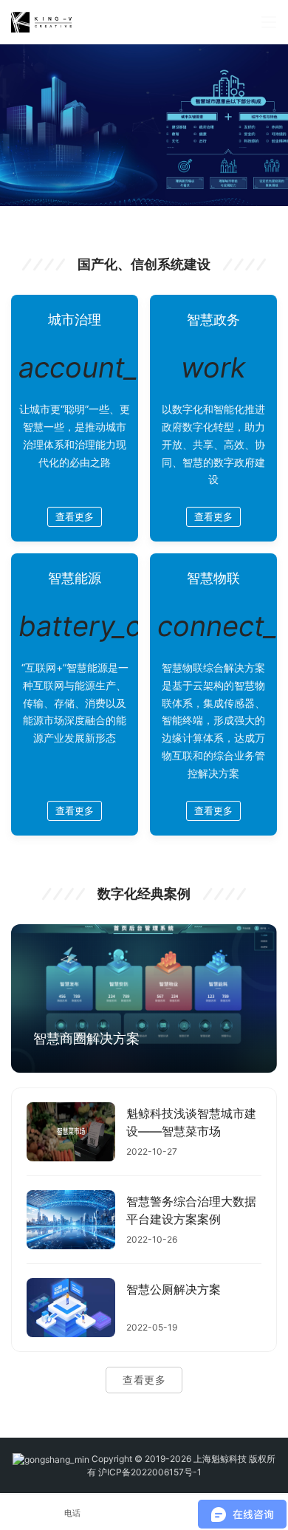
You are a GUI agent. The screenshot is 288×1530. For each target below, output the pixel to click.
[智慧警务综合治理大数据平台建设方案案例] (71, 1219)
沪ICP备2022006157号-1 (150, 1472)
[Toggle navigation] (268, 22)
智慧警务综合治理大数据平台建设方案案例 (191, 1210)
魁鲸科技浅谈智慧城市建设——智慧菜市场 (191, 1122)
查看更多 (74, 516)
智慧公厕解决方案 (173, 1289)
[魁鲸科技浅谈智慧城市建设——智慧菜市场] (71, 1131)
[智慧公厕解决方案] (71, 1307)
